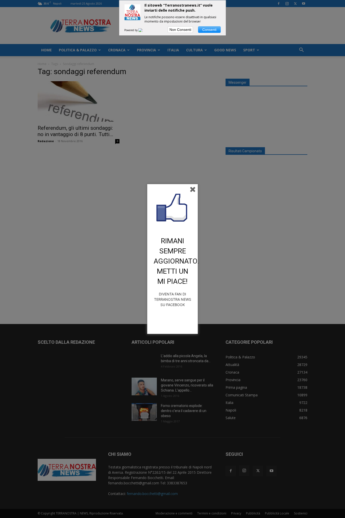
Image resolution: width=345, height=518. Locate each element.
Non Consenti (180, 30)
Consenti (209, 30)
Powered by (131, 30)
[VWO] (143, 30)
